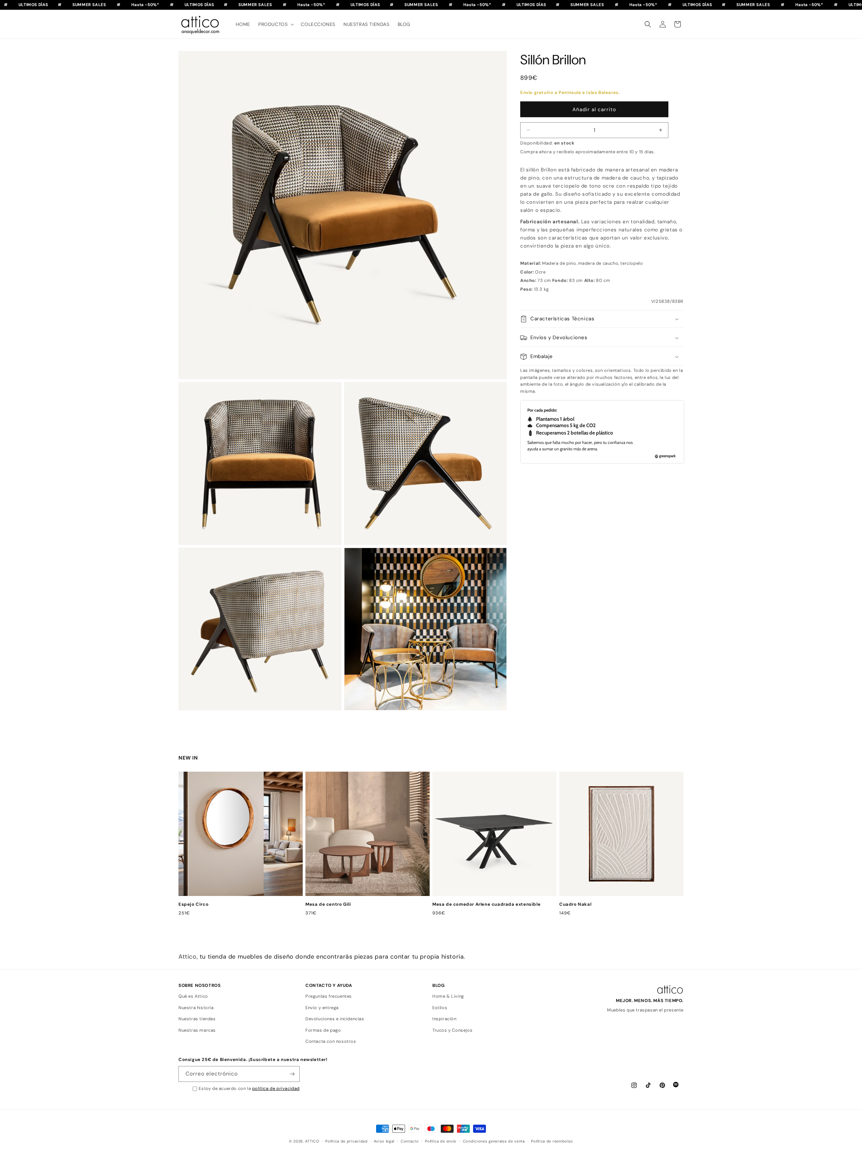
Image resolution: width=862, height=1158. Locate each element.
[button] (275, 24)
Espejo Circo (193, 904)
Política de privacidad (346, 1141)
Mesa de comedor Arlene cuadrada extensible (486, 904)
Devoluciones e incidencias (334, 1019)
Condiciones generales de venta (494, 1141)
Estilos (439, 1007)
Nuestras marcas (197, 1030)
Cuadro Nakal (575, 904)
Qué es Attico (193, 996)
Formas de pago (323, 1030)
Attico (187, 957)
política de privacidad (276, 1088)
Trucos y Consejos (452, 1030)
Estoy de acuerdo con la (249, 1088)
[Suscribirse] (292, 1074)
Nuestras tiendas (197, 1019)
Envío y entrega (322, 1007)
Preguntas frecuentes (328, 996)
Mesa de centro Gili (328, 904)
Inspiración (444, 1019)
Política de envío (441, 1141)
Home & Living (448, 996)
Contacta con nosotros (330, 1041)
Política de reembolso (552, 1141)
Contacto (410, 1141)
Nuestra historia (196, 1007)
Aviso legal (384, 1141)
